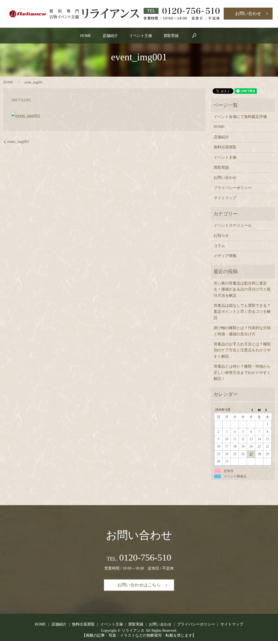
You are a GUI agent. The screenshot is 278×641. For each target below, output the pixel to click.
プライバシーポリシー (233, 188)
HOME (85, 36)
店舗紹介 (110, 36)
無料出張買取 (225, 147)
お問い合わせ (248, 13)
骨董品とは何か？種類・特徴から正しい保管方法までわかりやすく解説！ (242, 372)
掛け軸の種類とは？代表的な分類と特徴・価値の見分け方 (242, 331)
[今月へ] (259, 409)
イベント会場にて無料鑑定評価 (240, 117)
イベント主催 (140, 36)
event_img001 (18, 142)
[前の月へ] (251, 409)
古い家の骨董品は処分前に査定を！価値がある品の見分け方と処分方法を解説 (242, 289)
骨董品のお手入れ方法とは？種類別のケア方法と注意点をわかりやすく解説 (242, 350)
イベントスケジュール (233, 225)
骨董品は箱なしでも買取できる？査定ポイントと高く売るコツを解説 (242, 312)
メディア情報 (225, 256)
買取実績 (171, 36)
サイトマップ (225, 198)
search (194, 36)
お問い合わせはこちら (139, 585)
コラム (219, 246)
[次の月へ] (267, 409)
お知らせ (221, 235)
